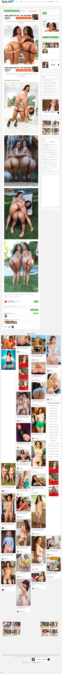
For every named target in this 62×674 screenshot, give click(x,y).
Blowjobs (51, 146)
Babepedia (53, 413)
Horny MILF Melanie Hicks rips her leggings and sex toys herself (49, 86)
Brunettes (45, 148)
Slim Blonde (51, 577)
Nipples (46, 157)
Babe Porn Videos (53, 456)
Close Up (49, 150)
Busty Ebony (6, 528)
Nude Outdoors (51, 157)
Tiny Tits (55, 167)
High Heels (52, 152)
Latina (5, 590)
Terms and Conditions (18, 656)
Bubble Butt (52, 149)
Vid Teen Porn (53, 448)
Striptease (50, 167)
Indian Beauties (21, 517)
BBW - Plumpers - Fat (7, 491)
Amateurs (45, 142)
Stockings (46, 167)
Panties (15, 296)
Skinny (55, 164)
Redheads (52, 161)
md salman (36, 437)
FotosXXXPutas (23, 294)
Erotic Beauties (53, 405)
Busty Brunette (44, 150)
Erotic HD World (53, 416)
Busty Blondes (36, 360)
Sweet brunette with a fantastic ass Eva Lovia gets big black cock (50, 79)
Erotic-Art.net (30, 662)
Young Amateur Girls (37, 534)
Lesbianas (12, 313)
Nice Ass (53, 156)
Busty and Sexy (36, 438)
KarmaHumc (36, 404)
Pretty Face (46, 162)
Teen (52, 167)
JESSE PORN (53, 432)
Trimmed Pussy (48, 169)
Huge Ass (6, 296)
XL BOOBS (36, 379)
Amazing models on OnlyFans (39, 405)
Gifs (24, 1)
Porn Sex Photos (22, 577)
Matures (56, 154)
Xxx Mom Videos (53, 451)
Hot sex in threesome (37, 588)
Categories (16, 1)
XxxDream (21, 516)
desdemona (21, 611)
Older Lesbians (21, 494)
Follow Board (35, 313)
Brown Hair (55, 146)
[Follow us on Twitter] (4, 4)
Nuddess (53, 440)
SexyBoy (50, 398)
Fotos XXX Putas (15, 294)
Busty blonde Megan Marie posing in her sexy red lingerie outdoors (50, 89)
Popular (31, 1)
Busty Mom (36, 569)
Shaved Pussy (49, 164)
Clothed (52, 150)
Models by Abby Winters (23, 352)
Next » (31, 616)
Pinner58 (50, 370)
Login (58, 1)
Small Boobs (44, 166)
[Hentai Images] (8, 342)
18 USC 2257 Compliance (28, 656)
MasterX (5, 490)
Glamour (55, 150)
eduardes (20, 420)
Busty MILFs (51, 371)
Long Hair (52, 154)
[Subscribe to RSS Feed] (5, 4)
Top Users (36, 1)
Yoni (5, 527)
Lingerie (47, 154)
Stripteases (46, 656)
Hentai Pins (41, 656)
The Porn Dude (53, 443)
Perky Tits (50, 159)
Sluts (18, 296)
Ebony (10, 294)
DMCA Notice (35, 656)
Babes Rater (54, 411)
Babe (50, 142)
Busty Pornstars (37, 380)
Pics (21, 1)
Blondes (47, 146)
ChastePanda (36, 359)
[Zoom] (15, 11)
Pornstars (55, 159)
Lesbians (11, 296)
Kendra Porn (54, 438)
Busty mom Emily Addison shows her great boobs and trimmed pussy (50, 92)
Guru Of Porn (53, 419)
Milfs (43, 156)
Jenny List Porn (54, 430)
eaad (20, 351)
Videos (27, 1)
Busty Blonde (56, 148)
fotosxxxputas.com (30, 294)
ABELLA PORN (54, 427)
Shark (35, 471)
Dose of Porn (53, 424)
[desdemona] (12, 326)
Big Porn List (54, 408)
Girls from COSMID (22, 552)
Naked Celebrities (53, 446)
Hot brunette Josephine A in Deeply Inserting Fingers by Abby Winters (50, 83)
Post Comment (34, 309)
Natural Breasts (48, 156)
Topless (44, 169)
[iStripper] (8, 359)
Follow (36, 301)
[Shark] (9, 326)
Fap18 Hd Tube (54, 454)
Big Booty (6, 294)
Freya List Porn (53, 435)
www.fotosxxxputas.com (33, 11)
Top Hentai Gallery (42, 1)
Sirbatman (21, 447)
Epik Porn (54, 422)
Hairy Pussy (45, 152)
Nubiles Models (51, 555)
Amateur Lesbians (22, 421)
